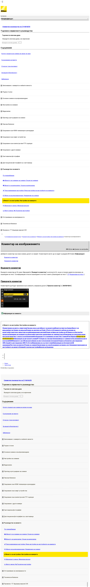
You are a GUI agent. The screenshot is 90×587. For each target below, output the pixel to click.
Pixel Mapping (72, 336)
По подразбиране (8, 175)
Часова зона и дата (34, 328)
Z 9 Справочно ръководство (13, 236)
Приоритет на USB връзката (22, 341)
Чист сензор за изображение (23, 336)
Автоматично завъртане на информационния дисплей (27, 332)
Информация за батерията (62, 343)
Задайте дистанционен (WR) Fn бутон (19, 343)
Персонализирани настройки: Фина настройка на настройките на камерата (28, 190)
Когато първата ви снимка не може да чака (15, 54)
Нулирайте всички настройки (29, 347)
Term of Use (7, 365)
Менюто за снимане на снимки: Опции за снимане (20, 180)
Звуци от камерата (65, 338)
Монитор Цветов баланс (63, 328)
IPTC (38, 338)
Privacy (6, 363)
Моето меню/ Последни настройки (16, 211)
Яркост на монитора (48, 328)
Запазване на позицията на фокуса (21, 334)
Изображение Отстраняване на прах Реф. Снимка (50, 336)
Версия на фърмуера (46, 347)
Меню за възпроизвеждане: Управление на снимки (21, 195)
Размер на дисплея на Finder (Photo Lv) (39, 330)
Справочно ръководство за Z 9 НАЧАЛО (16, 27)
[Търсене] (20, 42)
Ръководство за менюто (29, 236)
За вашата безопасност (9, 73)
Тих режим (75, 338)
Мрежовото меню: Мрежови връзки (16, 205)
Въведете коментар (11, 257)
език (25, 328)
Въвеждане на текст (77, 274)
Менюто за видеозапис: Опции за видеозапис (19, 185)
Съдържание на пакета (9, 60)
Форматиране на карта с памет (13, 328)
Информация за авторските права (25, 338)
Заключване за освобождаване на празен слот (53, 345)
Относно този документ (9, 66)
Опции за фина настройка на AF (57, 332)
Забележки (5, 79)
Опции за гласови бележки (49, 338)
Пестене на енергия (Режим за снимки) (23, 345)
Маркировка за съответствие (42, 343)
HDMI (11, 341)
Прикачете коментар (11, 261)
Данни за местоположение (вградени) (45, 341)
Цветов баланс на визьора (17, 330)
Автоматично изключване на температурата (48, 334)
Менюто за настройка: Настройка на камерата (19, 200)
